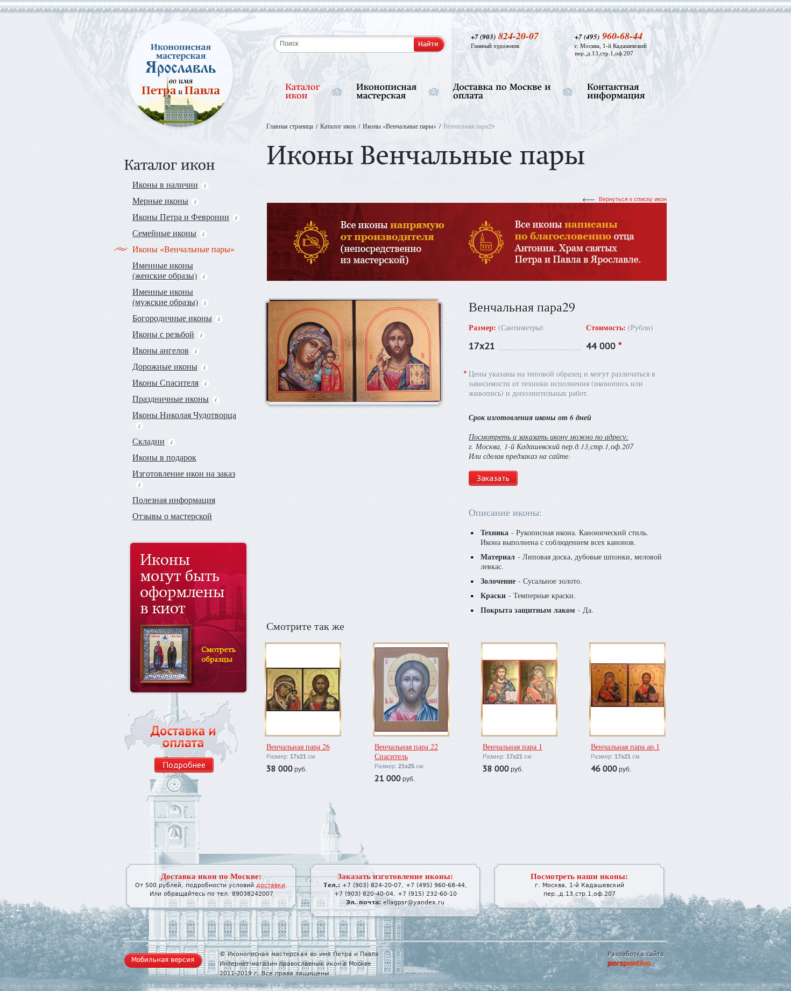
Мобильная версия (162, 960)
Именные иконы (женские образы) (164, 270)
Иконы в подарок (164, 457)
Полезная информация (173, 499)
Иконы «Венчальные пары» (183, 248)
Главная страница (289, 126)
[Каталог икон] (302, 92)
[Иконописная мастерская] (386, 92)
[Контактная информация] (616, 92)
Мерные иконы (160, 200)
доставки (270, 885)
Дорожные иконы (164, 366)
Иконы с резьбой (163, 333)
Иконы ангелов (160, 350)
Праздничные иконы (170, 398)
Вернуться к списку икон (633, 199)
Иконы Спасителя (165, 382)
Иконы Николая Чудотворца (184, 414)
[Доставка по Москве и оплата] (502, 92)
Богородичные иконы (172, 317)
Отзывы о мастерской (172, 515)
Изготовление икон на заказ (183, 473)
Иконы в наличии (165, 184)
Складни (148, 441)
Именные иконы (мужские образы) (165, 296)
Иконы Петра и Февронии (180, 216)
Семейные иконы (164, 232)
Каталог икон (338, 126)
